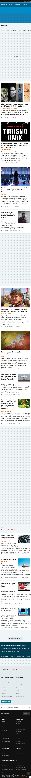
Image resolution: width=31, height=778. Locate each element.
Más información (23, 776)
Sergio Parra (8, 206)
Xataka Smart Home (6, 728)
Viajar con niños (20, 696)
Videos (3, 220)
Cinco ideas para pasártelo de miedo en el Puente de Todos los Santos (14, 105)
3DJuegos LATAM (20, 763)
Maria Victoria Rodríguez (12, 554)
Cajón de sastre (6, 313)
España (11, 4)
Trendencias (4, 751)
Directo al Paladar (6, 741)
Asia (2, 356)
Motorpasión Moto (20, 743)
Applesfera (4, 726)
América (3, 613)
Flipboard (15, 529)
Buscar (29, 707)
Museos (18, 682)
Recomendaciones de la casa (9, 108)
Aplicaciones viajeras (7, 696)
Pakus (6, 117)
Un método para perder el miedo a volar (8, 609)
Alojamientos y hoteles (7, 685)
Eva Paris (7, 162)
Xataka (3, 721)
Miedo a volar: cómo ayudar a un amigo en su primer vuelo (8, 537)
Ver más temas (6, 701)
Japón (24, 30)
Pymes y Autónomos (21, 753)
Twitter (1, 529)
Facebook (5, 529)
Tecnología (4, 589)
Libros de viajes (6, 149)
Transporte (12, 656)
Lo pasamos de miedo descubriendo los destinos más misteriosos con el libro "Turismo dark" (14, 145)
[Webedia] (27, 1)
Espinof (17, 733)
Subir (25, 713)
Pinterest (12, 529)
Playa (19, 30)
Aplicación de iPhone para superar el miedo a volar (8, 584)
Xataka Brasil (5, 765)
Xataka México (5, 763)
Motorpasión (19, 741)
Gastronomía (19, 685)
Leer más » (10, 116)
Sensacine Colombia (20, 767)
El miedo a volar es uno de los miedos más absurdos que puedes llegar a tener (14, 190)
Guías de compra (21, 656)
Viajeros (14, 30)
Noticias (17, 4)
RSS (8, 529)
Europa (25, 4)
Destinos (4, 690)
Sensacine (18, 731)
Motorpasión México (21, 769)
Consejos (4, 4)
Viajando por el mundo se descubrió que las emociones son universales (14, 310)
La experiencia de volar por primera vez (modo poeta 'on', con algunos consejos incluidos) (8, 377)
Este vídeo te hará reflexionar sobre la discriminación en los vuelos (8, 214)
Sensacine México (20, 765)
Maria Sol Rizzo (9, 603)
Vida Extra (18, 723)
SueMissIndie (8, 230)
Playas (17, 693)
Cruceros (4, 693)
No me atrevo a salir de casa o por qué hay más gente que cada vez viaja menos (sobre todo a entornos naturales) (8, 404)
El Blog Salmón (19, 751)
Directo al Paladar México (7, 769)
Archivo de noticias (16, 638)
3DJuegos (18, 721)
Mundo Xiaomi (5, 730)
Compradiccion (5, 755)
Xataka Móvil (5, 723)
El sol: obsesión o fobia (8, 559)
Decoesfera (4, 753)
